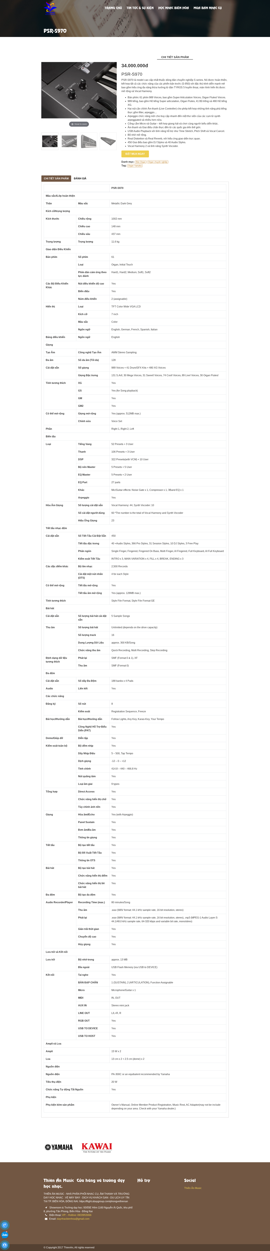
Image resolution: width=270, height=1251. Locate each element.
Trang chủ (113, 8)
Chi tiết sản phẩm (56, 178)
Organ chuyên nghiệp (157, 162)
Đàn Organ (141, 162)
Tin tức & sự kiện (140, 8)
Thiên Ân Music (193, 1188)
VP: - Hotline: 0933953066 (76, 1215)
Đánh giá (80, 178)
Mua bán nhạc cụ (208, 8)
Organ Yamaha (135, 166)
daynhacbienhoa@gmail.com (73, 1218)
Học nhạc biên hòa (173, 8)
